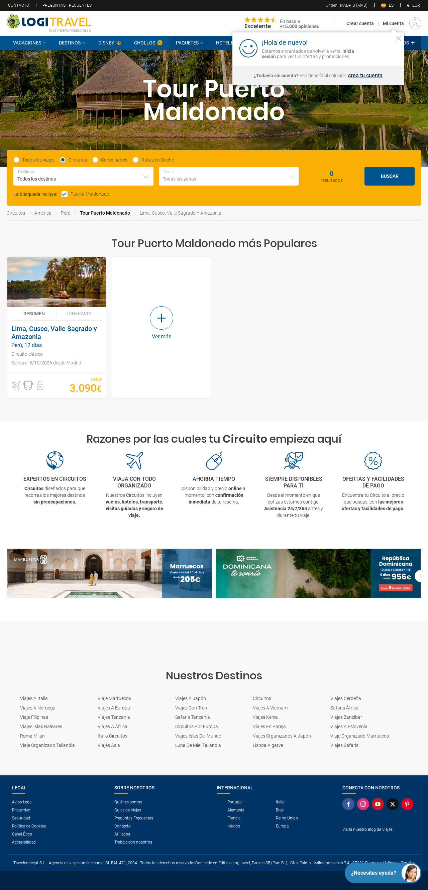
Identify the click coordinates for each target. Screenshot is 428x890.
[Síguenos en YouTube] (379, 804)
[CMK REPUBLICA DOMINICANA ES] (318, 573)
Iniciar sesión (377, 47)
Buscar (390, 176)
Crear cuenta (360, 23)
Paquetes (187, 42)
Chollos (144, 42)
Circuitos (16, 213)
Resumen (34, 313)
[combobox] (83, 176)
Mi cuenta (393, 23)
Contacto (18, 5)
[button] (16, 385)
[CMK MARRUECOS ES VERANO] (109, 573)
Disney (106, 42)
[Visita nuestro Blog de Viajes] (379, 840)
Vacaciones (27, 42)
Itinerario (79, 313)
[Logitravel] (282, 23)
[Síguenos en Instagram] (364, 804)
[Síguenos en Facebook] (349, 804)
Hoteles (226, 42)
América (42, 213)
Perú (66, 213)
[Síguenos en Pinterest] (408, 804)
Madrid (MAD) (346, 5)
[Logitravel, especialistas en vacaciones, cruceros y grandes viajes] (49, 21)
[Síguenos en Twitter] (394, 804)
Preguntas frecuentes (67, 5)
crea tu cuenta (365, 76)
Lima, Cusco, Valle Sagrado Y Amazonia (180, 213)
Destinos (70, 42)
